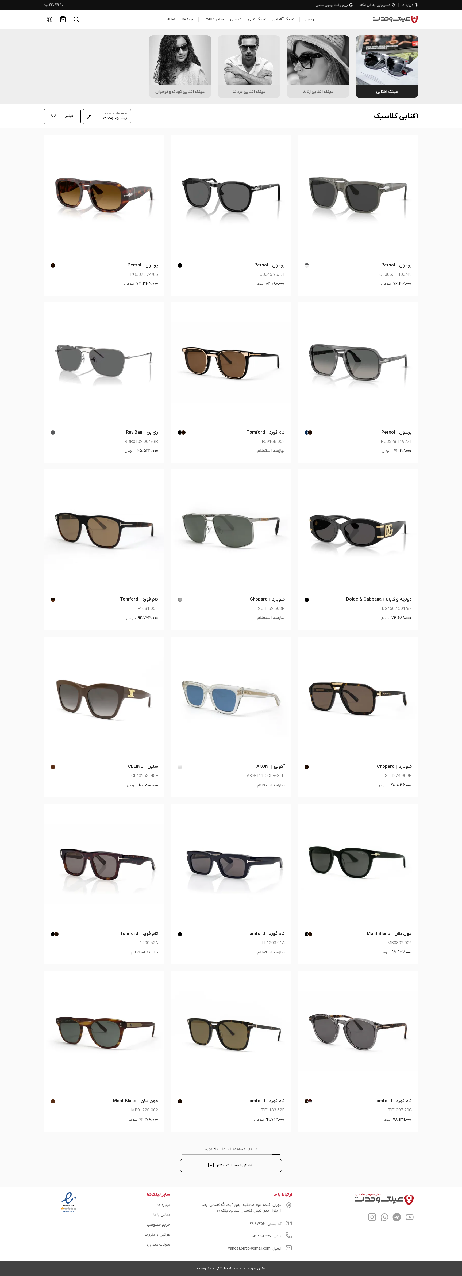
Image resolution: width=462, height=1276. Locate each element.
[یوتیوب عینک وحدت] (409, 1218)
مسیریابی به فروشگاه (374, 5)
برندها (187, 19)
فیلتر (69, 116)
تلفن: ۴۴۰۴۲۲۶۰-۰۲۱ (266, 1236)
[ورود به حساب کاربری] (49, 19)
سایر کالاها (214, 19)
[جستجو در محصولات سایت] (76, 19)
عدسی (235, 19)
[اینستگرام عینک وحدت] (372, 1218)
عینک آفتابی (283, 19)
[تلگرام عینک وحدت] (396, 1218)
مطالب (169, 19)
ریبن (309, 19)
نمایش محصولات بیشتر (234, 1165)
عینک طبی (257, 19)
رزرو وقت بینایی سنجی (331, 5)
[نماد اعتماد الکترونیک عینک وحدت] (69, 1212)
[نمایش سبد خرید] (62, 19)
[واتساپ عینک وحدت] (384, 1218)
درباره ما (407, 5)
